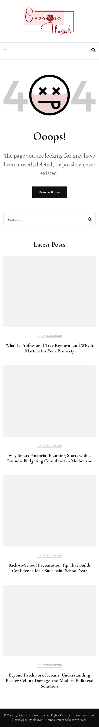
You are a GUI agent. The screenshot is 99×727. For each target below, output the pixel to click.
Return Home (49, 192)
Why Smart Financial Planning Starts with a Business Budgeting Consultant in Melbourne (49, 458)
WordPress (79, 720)
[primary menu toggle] (6, 51)
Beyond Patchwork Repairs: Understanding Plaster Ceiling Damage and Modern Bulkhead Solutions (49, 680)
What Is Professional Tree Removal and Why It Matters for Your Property (49, 348)
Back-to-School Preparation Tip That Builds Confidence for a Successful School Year (50, 567)
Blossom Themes (43, 720)
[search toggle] (93, 50)
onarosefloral (37, 715)
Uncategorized (49, 336)
